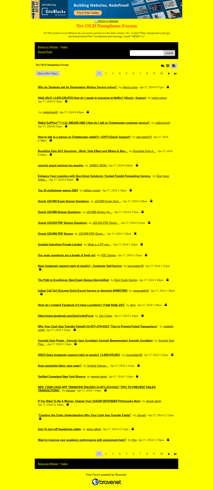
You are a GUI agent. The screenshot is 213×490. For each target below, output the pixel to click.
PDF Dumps (108, 255)
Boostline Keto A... (144, 151)
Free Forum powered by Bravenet (106, 474)
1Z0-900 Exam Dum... (107, 201)
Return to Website (48, 46)
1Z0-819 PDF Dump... (106, 222)
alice (133, 305)
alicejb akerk (153, 401)
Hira (134, 440)
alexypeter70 (144, 137)
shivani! (70, 390)
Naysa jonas (130, 87)
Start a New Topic (48, 73)
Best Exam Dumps (125, 280)
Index (64, 46)
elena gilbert (94, 429)
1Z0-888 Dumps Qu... (99, 212)
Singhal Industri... (97, 365)
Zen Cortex (105, 315)
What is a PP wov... (99, 244)
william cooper (91, 190)
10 (161, 73)
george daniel (99, 376)
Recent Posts (45, 51)
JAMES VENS (98, 165)
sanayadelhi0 (141, 290)
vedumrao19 (50, 112)
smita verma (159, 97)
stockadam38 (135, 265)
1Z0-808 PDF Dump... (92, 233)
